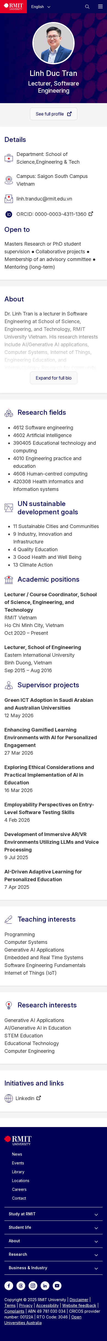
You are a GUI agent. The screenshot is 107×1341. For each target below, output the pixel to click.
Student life (20, 1227)
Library (18, 1171)
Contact (19, 1198)
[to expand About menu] (96, 1240)
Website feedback (79, 1305)
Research (18, 1254)
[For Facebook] (8, 1285)
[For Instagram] (33, 1285)
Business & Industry (28, 1267)
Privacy (26, 1305)
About (14, 1240)
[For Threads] (20, 1285)
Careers (19, 1189)
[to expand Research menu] (96, 1254)
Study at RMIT (22, 1213)
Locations (20, 1180)
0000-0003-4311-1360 (60, 214)
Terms (10, 1305)
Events (18, 1163)
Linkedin (24, 1098)
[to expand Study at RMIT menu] (96, 1214)
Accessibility (47, 1305)
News (17, 1154)
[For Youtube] (57, 1285)
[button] (42, 6)
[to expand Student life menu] (96, 1227)
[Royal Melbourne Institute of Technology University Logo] (13, 6)
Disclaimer (79, 1299)
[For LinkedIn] (45, 1285)
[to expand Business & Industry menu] (96, 1267)
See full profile (50, 114)
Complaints (14, 1311)
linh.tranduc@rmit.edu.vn (44, 199)
